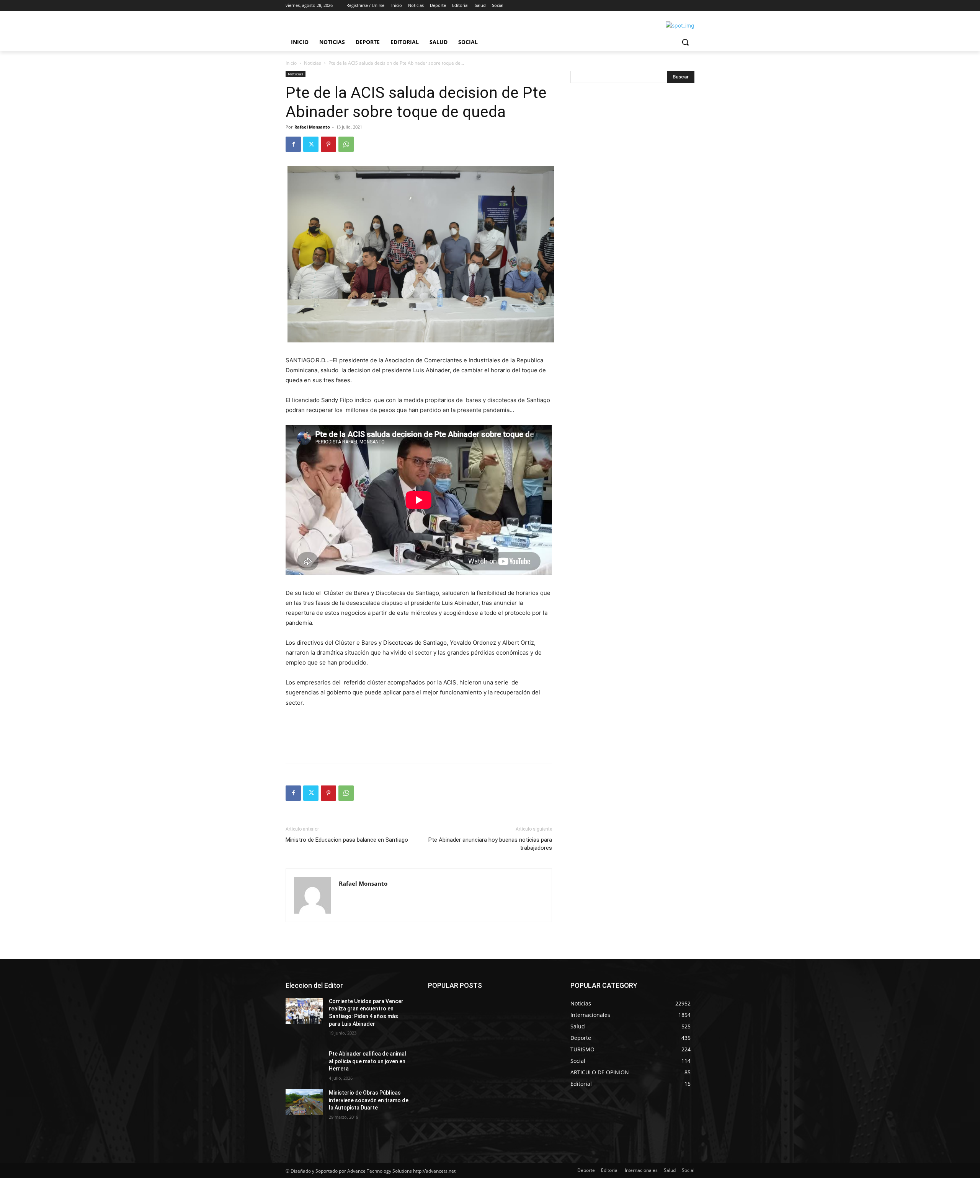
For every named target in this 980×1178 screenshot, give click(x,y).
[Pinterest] (328, 144)
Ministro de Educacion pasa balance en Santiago (347, 839)
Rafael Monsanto (312, 127)
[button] (685, 42)
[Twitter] (310, 144)
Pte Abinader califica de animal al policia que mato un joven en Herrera (367, 1061)
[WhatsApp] (346, 144)
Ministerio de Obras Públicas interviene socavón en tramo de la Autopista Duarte (368, 1100)
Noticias (312, 63)
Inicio (291, 63)
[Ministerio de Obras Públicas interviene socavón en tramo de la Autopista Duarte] (304, 1102)
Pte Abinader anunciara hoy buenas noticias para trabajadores (490, 843)
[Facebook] (293, 144)
